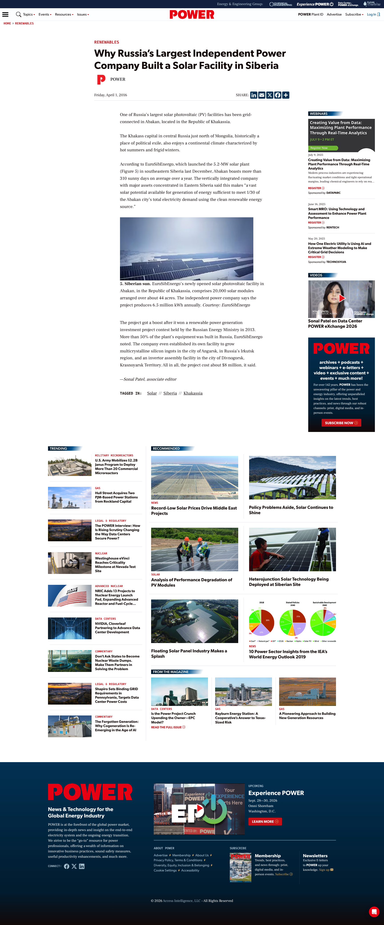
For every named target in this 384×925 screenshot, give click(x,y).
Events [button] (44, 14)
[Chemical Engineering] (281, 4)
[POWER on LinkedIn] (81, 866)
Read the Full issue (166, 727)
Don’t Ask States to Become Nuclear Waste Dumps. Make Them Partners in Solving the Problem (117, 662)
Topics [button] (28, 14)
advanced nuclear (109, 586)
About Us (202, 855)
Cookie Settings (165, 870)
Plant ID (310, 14)
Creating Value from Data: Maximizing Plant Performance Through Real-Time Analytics (339, 163)
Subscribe (282, 874)
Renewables (24, 23)
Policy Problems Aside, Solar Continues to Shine (291, 509)
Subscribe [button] (353, 14)
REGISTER (315, 188)
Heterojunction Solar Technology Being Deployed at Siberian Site (289, 581)
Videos (316, 275)
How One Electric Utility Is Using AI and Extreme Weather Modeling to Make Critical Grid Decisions (339, 247)
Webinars (319, 113)
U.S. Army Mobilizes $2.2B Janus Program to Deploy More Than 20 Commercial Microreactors (116, 466)
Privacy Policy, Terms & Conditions (178, 860)
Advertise (334, 14)
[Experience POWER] (315, 4)
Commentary (103, 651)
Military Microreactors (114, 455)
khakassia (193, 393)
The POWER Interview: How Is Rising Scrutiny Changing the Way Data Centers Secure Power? (117, 532)
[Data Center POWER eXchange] (348, 4)
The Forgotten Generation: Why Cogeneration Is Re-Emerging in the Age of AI (117, 725)
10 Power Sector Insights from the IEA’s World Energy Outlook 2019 (288, 653)
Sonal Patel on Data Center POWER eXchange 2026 (335, 323)
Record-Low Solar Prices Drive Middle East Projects (194, 510)
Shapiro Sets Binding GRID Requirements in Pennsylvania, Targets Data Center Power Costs (117, 695)
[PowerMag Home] (192, 14)
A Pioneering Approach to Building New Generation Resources (307, 715)
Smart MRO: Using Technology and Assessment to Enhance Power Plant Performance (337, 213)
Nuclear (101, 553)
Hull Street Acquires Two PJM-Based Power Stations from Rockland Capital (116, 496)
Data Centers (105, 618)
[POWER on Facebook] (66, 866)
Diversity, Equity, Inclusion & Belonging (181, 865)
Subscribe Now (339, 422)
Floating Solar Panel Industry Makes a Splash (189, 653)
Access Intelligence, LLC (182, 901)
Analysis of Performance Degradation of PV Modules (191, 582)
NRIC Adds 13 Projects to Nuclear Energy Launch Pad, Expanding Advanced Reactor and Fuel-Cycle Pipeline (116, 599)
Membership (181, 855)
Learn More (263, 821)
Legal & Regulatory (110, 520)
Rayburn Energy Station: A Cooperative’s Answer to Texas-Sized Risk (240, 717)
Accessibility (190, 870)
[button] (5, 14)
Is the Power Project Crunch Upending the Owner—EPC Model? (173, 717)
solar (152, 393)
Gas (97, 488)
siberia (170, 393)
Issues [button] (82, 14)
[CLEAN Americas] (372, 4)
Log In (372, 14)
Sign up (324, 870)
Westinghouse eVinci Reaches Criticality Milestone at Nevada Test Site (115, 564)
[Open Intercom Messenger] (374, 912)
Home (7, 23)
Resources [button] (63, 14)
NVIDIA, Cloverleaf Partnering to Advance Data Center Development (117, 627)
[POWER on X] (74, 866)
